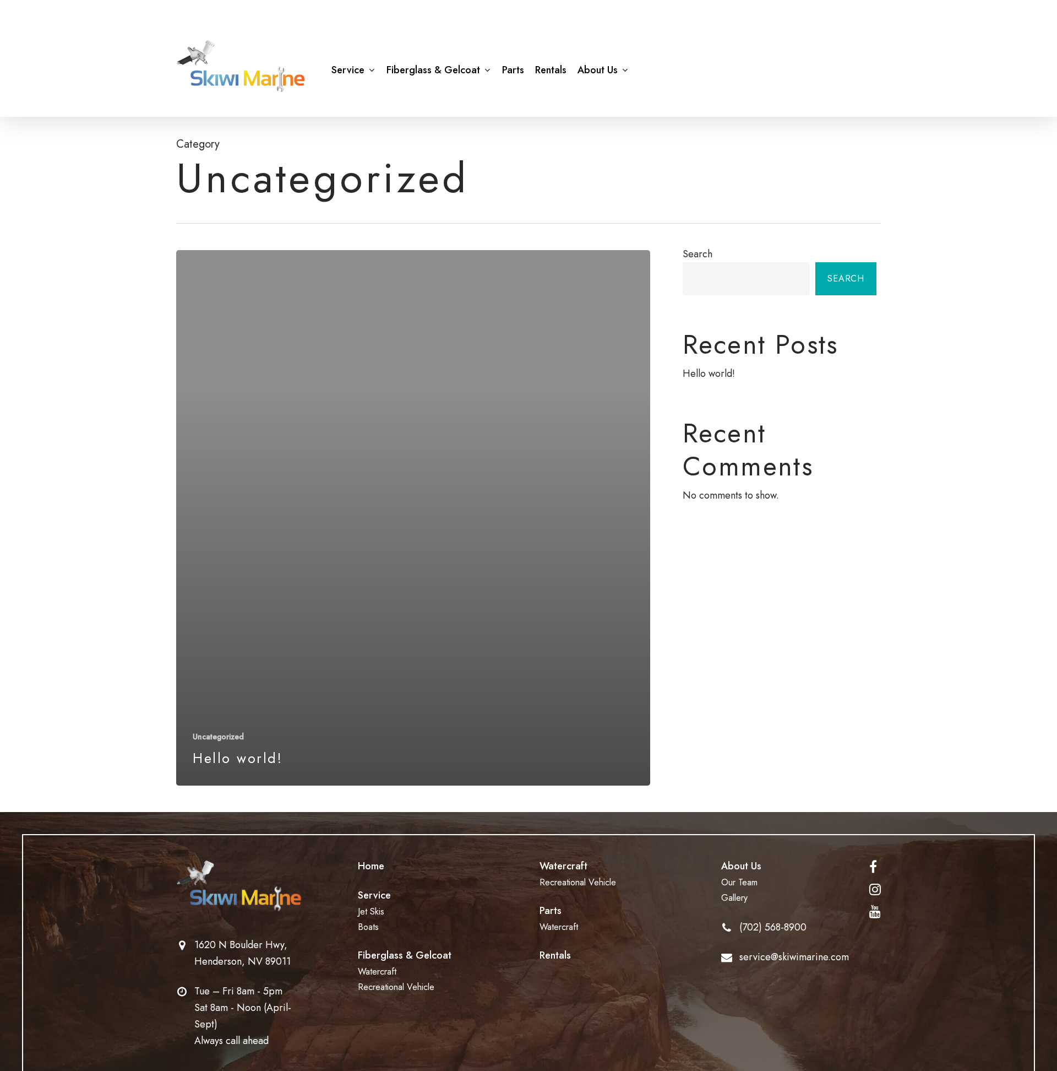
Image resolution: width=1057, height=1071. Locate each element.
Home (371, 866)
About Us (741, 866)
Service (374, 895)
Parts (551, 911)
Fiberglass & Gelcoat (404, 955)
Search (697, 254)
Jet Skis (371, 911)
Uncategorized (218, 737)
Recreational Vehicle (396, 987)
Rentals (555, 955)
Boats (368, 927)
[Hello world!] (413, 518)
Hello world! (709, 373)
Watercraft (377, 971)
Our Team (739, 882)
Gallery (734, 897)
